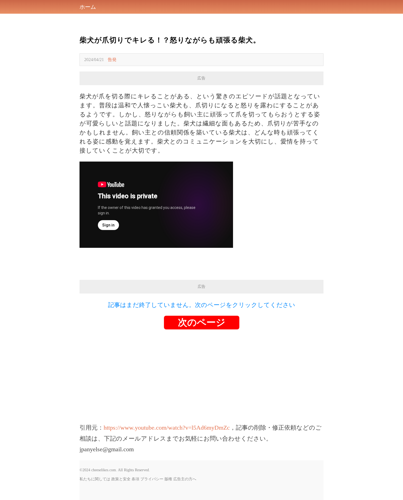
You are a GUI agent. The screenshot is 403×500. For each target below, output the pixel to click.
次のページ (201, 322)
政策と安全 (120, 479)
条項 (135, 479)
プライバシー (151, 479)
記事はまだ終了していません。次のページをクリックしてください (201, 304)
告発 (112, 59)
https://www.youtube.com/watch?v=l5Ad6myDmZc (167, 427)
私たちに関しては (95, 479)
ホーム (88, 7)
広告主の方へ (184, 479)
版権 (168, 479)
